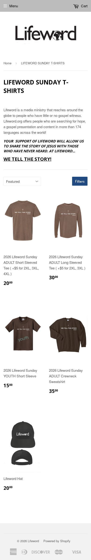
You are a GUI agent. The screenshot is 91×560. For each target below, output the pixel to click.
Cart (84, 5)
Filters (79, 181)
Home (7, 63)
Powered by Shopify (56, 541)
